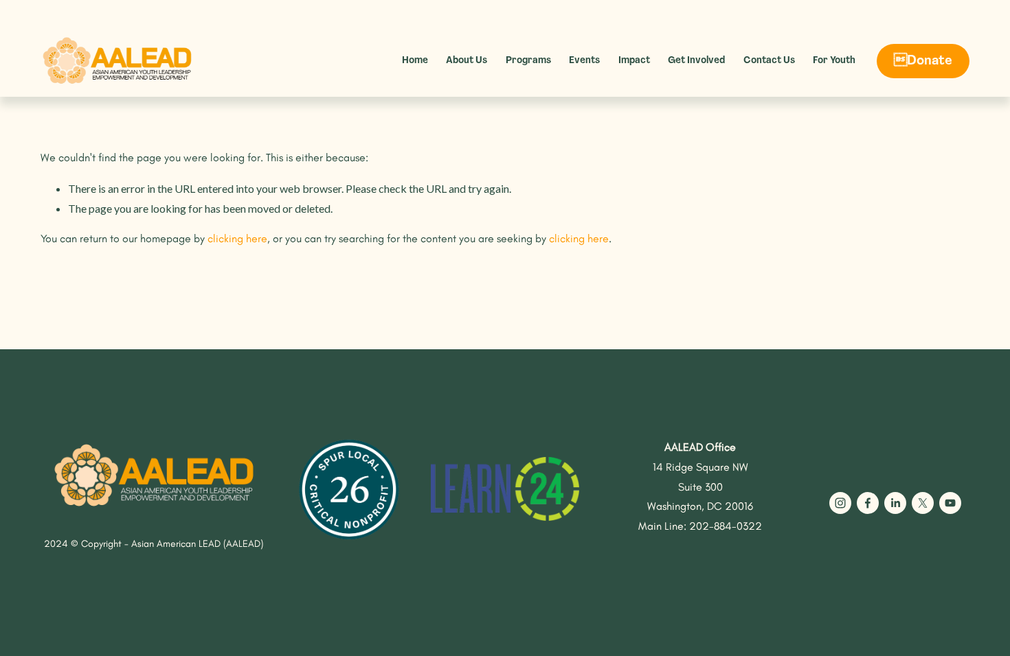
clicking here (237, 238)
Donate (923, 61)
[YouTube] (950, 503)
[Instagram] (840, 503)
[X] (923, 503)
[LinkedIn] (895, 503)
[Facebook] (868, 503)
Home (415, 61)
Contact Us (769, 61)
